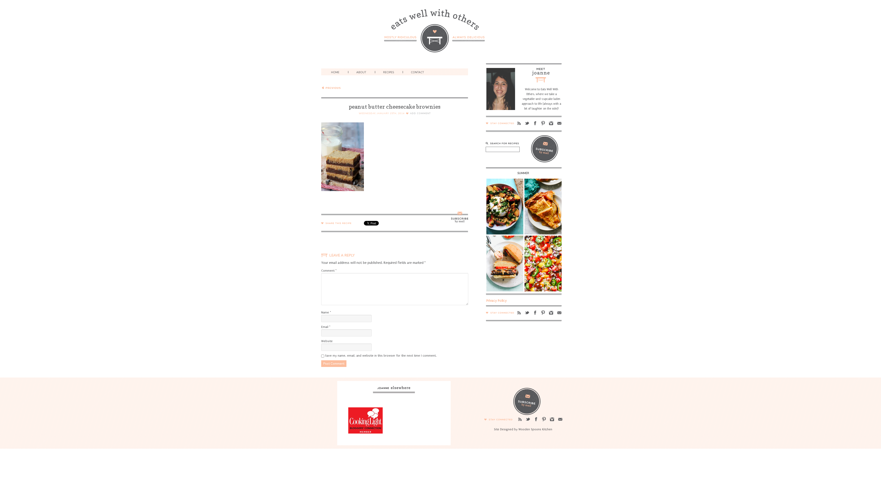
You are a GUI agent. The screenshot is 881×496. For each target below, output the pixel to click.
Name (326, 312)
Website (327, 341)
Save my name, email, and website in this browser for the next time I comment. (380, 355)
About (361, 72)
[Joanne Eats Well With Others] (440, 33)
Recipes (388, 72)
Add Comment (420, 113)
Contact (417, 72)
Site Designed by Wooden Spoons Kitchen (523, 429)
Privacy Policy (496, 301)
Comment (329, 270)
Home (335, 72)
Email (325, 327)
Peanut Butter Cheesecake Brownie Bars (354, 87)
